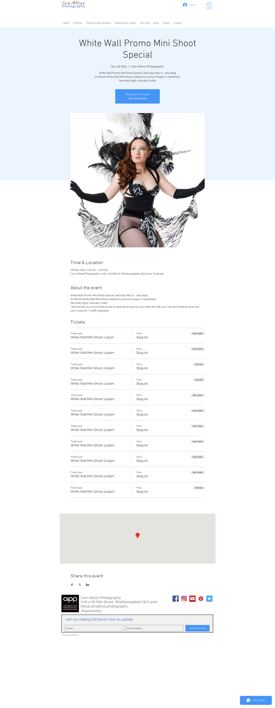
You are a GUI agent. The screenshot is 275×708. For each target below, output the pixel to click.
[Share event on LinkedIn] (87, 584)
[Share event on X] (79, 584)
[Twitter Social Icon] (209, 599)
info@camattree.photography (104, 606)
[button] (209, 5)
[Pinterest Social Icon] (201, 599)
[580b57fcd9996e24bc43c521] (184, 599)
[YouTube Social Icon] (192, 599)
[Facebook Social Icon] (176, 599)
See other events (137, 98)
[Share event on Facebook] (72, 584)
